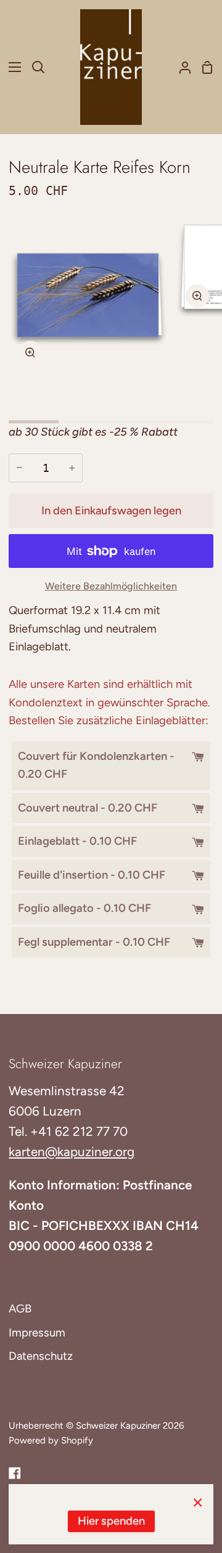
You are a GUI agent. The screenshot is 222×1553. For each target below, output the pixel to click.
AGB (20, 1308)
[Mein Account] (180, 67)
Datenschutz (41, 1356)
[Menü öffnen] (11, 67)
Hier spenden (111, 1521)
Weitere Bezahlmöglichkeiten (111, 586)
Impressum (37, 1332)
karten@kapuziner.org (71, 1151)
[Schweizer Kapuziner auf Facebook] (15, 1473)
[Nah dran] (198, 1502)
